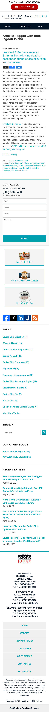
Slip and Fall (11, 369)
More (41, 26)
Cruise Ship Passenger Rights (20, 381)
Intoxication (10, 400)
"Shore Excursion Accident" (34, 163)
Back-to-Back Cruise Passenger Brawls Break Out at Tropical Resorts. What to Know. (22, 514)
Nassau (24, 171)
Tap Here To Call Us (24, 7)
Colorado (14, 171)
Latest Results (24, 262)
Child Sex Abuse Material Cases (20, 407)
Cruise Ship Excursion (19, 160)
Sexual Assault (12, 356)
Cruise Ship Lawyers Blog (24, 18)
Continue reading (10, 154)
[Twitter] (13, 318)
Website (24, 633)
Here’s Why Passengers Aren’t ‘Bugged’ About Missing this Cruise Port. (22, 478)
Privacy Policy (24, 641)
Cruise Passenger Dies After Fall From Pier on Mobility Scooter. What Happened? (24, 539)
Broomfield (27, 168)
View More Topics (11, 413)
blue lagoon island (15, 168)
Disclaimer (24, 648)
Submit (24, 238)
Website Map (24, 656)
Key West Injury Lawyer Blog (17, 457)
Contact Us (24, 26)
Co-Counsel (24, 281)
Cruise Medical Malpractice (18, 350)
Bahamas (37, 166)
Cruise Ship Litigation (15, 337)
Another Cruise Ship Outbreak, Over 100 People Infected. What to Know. (22, 489)
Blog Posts (24, 671)
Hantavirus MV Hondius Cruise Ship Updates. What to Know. (20, 528)
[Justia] (27, 318)
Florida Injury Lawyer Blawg (16, 452)
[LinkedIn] (20, 318)
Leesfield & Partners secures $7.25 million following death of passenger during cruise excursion (24, 55)
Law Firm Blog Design (24, 708)
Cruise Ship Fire (12, 394)
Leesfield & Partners (12, 124)
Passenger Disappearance (18, 375)
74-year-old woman (25, 166)
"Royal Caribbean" (16, 163)
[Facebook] (6, 318)
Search (44, 432)
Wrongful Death (12, 343)
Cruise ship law (24, 303)
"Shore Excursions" (10, 166)
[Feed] (35, 318)
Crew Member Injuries (15, 388)
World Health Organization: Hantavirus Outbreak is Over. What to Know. (22, 501)
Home (8, 26)
